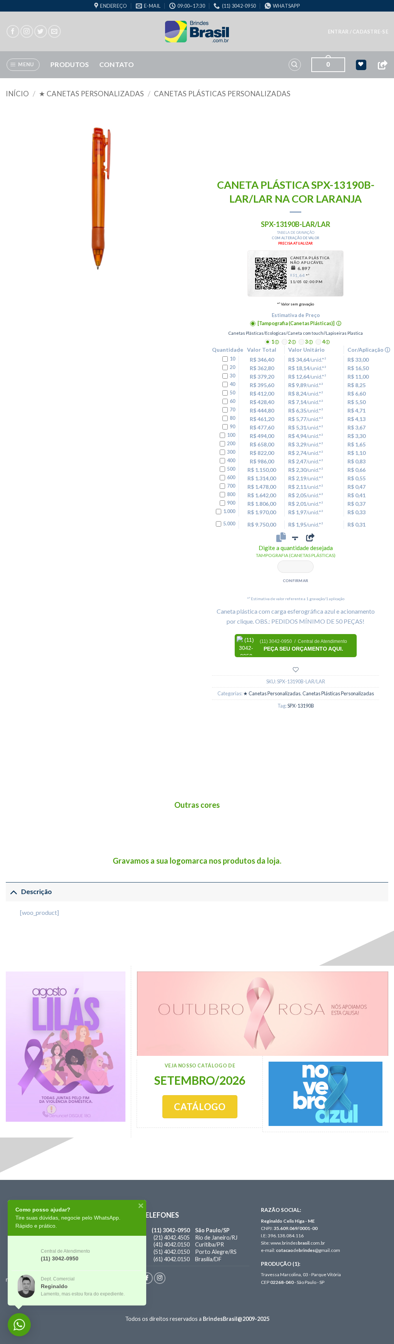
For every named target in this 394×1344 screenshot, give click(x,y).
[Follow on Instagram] (26, 31)
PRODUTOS (69, 64)
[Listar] (296, 670)
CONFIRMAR (296, 580)
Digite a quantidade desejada (296, 551)
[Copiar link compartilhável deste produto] (310, 537)
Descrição (36, 892)
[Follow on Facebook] (13, 31)
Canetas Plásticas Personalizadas (222, 93)
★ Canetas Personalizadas (91, 93)
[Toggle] (13, 891)
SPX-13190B (300, 706)
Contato (116, 64)
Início (17, 93)
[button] (358, 32)
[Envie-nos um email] (54, 31)
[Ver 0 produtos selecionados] (361, 65)
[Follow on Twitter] (40, 31)
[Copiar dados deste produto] (281, 537)
